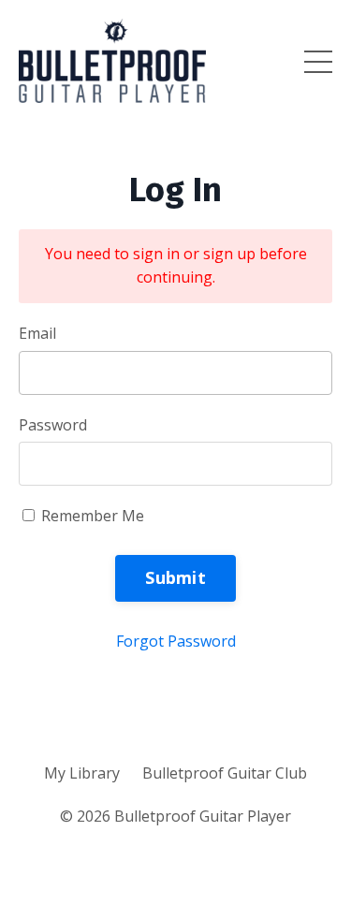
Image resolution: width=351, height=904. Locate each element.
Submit (175, 577)
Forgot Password (176, 641)
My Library (82, 773)
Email (37, 333)
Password (53, 425)
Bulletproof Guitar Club (224, 773)
